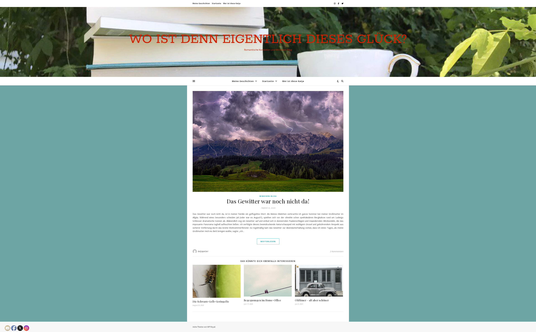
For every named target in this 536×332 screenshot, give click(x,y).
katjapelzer (203, 251)
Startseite (216, 3)
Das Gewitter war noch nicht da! (268, 201)
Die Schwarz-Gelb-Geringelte (211, 301)
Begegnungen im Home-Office (262, 300)
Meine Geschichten (201, 3)
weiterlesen (268, 241)
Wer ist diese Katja (232, 3)
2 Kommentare (336, 251)
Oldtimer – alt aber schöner (312, 300)
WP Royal (211, 327)
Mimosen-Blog (268, 196)
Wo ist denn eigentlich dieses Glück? (268, 39)
